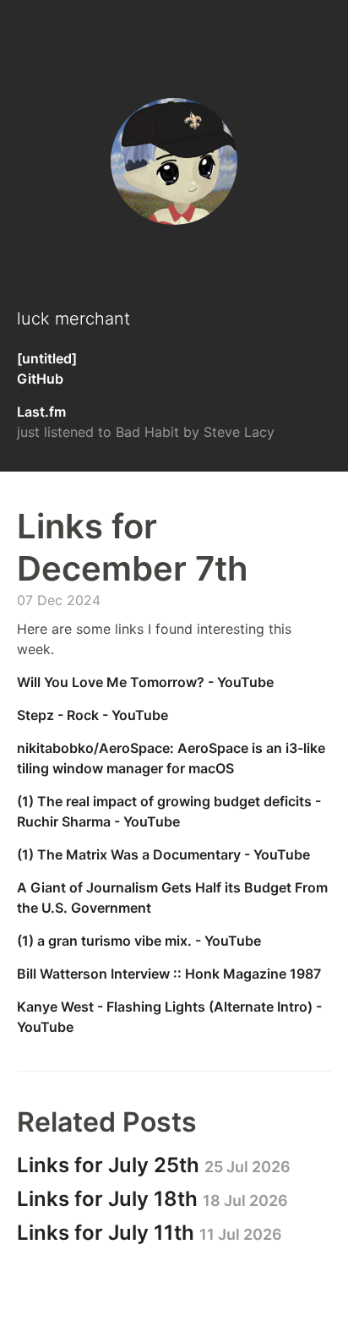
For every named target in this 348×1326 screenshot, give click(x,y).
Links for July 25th (154, 1165)
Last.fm (41, 411)
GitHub (40, 378)
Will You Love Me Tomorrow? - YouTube (145, 682)
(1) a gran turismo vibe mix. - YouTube (139, 940)
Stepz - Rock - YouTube (92, 715)
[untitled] (47, 358)
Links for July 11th (149, 1232)
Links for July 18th (152, 1199)
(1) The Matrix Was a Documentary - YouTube (163, 854)
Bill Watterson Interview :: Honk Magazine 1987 (169, 973)
